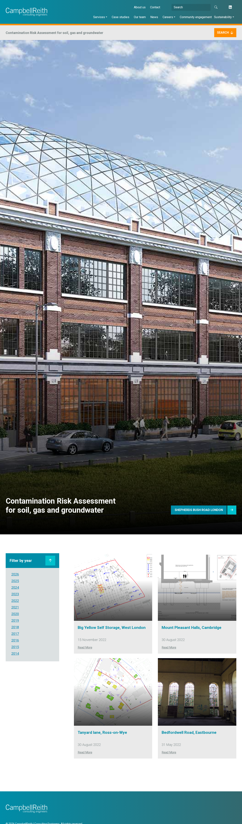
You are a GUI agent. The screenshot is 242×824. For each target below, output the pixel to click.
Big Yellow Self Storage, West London (112, 627)
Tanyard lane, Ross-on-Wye (102, 732)
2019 (15, 620)
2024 (15, 587)
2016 (15, 640)
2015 (15, 647)
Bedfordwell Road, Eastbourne (189, 732)
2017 (15, 634)
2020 (15, 614)
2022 (15, 601)
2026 (15, 574)
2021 (15, 607)
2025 (15, 581)
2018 (15, 627)
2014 (15, 654)
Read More (85, 647)
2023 (15, 594)
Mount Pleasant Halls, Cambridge (191, 627)
